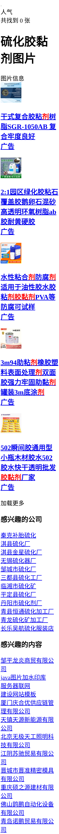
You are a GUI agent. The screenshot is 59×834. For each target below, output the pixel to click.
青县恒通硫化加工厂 (27, 611)
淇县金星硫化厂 (21, 552)
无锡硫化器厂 (18, 561)
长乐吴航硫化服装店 (27, 628)
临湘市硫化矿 (18, 586)
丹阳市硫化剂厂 (21, 603)
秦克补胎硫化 (18, 535)
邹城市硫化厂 (18, 569)
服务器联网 (15, 686)
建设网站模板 (18, 694)
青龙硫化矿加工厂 (24, 620)
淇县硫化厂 (15, 544)
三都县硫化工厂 (21, 578)
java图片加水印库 (23, 677)
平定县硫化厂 (18, 594)
